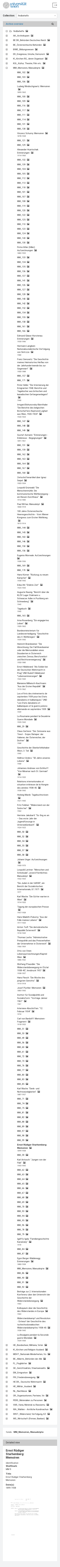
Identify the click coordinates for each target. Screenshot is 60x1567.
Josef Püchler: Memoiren (29, 988)
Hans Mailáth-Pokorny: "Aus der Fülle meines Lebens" (32, 918)
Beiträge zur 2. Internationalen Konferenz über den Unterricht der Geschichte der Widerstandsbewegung (33, 1296)
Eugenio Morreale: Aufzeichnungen (34, 555)
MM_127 (21, 289)
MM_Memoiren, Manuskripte (27, 68)
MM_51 (21, 1029)
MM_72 (21, 1056)
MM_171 (21, 380)
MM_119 (21, 206)
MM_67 (21, 1193)
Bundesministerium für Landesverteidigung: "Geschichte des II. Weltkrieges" (32, 633)
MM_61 (21, 1052)
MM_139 (21, 164)
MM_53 (21, 1033)
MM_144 (21, 527)
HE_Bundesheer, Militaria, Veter (28, 1345)
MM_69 (21, 1202)
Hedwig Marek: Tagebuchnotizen (32, 795)
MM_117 (21, 110)
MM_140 (21, 299)
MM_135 (21, 266)
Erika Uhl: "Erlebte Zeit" (28, 585)
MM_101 (21, 192)
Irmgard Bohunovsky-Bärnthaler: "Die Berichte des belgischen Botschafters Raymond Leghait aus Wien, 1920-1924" (32, 409)
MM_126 (21, 285)
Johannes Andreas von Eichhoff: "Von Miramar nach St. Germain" (33, 770)
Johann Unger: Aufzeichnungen (32, 859)
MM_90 (21, 1277)
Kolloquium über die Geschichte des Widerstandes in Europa (32, 1309)
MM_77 (21, 1070)
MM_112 (21, 178)
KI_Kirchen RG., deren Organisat (28, 58)
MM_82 (21, 1117)
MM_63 (21, 1174)
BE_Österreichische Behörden (27, 45)
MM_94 (21, 1216)
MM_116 (21, 105)
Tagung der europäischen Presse (33, 906)
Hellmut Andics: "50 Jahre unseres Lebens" (33, 759)
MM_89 (21, 1126)
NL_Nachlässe (20, 1391)
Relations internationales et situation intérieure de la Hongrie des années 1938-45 (32, 784)
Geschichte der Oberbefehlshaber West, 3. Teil (33, 749)
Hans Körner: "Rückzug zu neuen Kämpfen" (32, 576)
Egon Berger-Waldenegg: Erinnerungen (29, 1260)
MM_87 (21, 1253)
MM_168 (21, 473)
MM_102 (21, 72)
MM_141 (21, 280)
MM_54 (21, 841)
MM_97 (21, 1131)
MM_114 (21, 119)
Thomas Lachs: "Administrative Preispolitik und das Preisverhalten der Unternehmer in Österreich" (33, 940)
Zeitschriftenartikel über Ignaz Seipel (31, 479)
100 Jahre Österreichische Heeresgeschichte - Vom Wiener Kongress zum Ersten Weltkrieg (32, 514)
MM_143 (21, 238)
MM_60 (21, 1047)
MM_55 (21, 845)
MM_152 (21, 308)
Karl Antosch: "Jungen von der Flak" (31, 1161)
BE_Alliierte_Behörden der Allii (28, 1359)
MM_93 (21, 1211)
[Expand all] (7, 31)
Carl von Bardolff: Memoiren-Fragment (31, 1020)
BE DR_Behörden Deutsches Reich (30, 40)
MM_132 (21, 160)
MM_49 (21, 1038)
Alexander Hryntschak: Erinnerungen (28, 151)
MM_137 (21, 276)
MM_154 (21, 312)
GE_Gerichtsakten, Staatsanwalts (29, 1368)
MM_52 (21, 836)
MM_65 (21, 1183)
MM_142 (21, 303)
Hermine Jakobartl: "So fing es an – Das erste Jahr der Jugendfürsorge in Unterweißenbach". (33, 820)
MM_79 (21, 1234)
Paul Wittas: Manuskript (28, 504)
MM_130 (21, 242)
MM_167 (21, 468)
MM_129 (21, 145)
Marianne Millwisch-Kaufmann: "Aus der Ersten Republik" (31, 685)
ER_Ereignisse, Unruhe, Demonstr (29, 54)
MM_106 (21, 81)
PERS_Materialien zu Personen (28, 1400)
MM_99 (21, 1140)
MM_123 (21, 229)
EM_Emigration (20, 1372)
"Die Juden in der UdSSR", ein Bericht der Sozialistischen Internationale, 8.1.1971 (31, 886)
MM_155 (21, 317)
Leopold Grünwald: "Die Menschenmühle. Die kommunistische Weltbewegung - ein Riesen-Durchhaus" (33, 492)
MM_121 (21, 140)
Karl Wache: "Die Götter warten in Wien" (33, 898)
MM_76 (21, 1065)
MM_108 (21, 201)
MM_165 (21, 615)
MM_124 (21, 233)
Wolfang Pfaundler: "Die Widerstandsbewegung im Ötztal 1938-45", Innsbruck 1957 (32, 967)
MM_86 (21, 1273)
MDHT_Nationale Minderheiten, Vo (30, 1354)
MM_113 (21, 183)
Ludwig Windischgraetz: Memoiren (33, 86)
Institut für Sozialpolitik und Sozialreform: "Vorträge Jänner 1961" (32, 998)
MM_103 (21, 77)
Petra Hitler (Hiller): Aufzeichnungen (26, 249)
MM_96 (21, 1225)
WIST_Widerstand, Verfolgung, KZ (30, 1414)
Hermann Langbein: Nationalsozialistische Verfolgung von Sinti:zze (33, 349)
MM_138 (21, 128)
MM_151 (21, 445)
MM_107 (21, 196)
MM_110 (21, 224)
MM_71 (21, 1099)
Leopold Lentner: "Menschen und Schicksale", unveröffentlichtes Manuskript (33, 872)
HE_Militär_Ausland (22, 1386)
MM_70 (21, 1206)
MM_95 (21, 1220)
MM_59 (21, 1155)
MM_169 (21, 565)
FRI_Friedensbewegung (24, 1377)
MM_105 (21, 173)
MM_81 (21, 1112)
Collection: (9, 15)
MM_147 (21, 421)
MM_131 (21, 124)
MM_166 (21, 331)
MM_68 (21, 1197)
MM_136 (21, 271)
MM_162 (21, 454)
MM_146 (21, 541)
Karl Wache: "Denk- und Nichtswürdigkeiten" (28, 1090)
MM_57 (21, 850)
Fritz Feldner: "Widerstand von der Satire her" (33, 806)
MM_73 (21, 1061)
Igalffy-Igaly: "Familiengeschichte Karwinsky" (33, 1240)
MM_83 (21, 1079)
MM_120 (21, 210)
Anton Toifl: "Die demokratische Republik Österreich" (32, 929)
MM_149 (21, 430)
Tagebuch (22, 608)
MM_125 (21, 219)
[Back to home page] (54, 5)
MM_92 (21, 1287)
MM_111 (21, 115)
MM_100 (21, 96)
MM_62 (21, 1170)
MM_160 (21, 537)
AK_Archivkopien (21, 35)
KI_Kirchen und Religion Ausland (28, 1349)
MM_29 (21, 726)
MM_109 (21, 101)
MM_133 (21, 257)
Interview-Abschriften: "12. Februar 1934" (30, 1010)
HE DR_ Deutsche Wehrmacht (27, 1382)
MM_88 (21, 1121)
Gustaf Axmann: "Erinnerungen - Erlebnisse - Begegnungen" (32, 436)
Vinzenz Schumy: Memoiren (30, 133)
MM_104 (21, 169)
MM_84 (21, 1249)
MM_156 (21, 550)
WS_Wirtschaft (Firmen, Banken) (29, 1418)
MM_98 (21, 1135)
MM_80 (21, 1074)
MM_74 (21, 1103)
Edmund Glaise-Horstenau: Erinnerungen (30, 337)
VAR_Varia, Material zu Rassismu (29, 1405)
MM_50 (21, 832)
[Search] (53, 24)
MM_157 (21, 376)
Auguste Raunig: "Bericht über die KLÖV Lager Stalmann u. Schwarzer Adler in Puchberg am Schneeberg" (33, 597)
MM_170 (21, 570)
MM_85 (21, 1084)
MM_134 (21, 262)
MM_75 (21, 1108)
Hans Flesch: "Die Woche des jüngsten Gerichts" (31, 979)
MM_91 (21, 1282)
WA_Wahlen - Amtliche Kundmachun (31, 1409)
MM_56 (21, 1042)
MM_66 (21, 1188)
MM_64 (21, 1179)
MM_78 (21, 1229)
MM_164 (21, 463)
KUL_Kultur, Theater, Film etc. (27, 63)
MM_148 (21, 425)
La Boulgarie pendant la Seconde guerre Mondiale (33, 1336)
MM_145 (21, 532)
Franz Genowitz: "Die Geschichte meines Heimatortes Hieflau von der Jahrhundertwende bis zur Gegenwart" (32, 364)
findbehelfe (19, 31)
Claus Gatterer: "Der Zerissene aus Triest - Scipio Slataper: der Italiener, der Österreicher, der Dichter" (33, 736)
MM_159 (21, 449)
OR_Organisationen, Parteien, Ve (29, 1395)
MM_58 (21, 855)
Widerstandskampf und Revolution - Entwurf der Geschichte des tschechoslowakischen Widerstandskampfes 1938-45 (33, 1323)
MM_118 (21, 187)
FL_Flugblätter (20, 1363)
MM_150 (21, 546)
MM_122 (21, 215)
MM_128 (21, 294)
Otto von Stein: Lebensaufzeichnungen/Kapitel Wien (32, 954)
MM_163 (21, 459)
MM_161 (21, 326)
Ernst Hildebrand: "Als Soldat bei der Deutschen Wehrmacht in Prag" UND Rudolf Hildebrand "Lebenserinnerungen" (32, 671)
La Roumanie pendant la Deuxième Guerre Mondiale (33, 718)
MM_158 (21, 322)
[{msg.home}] (15, 5)
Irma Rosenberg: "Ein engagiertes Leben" (33, 622)
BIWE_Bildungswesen (23, 49)
